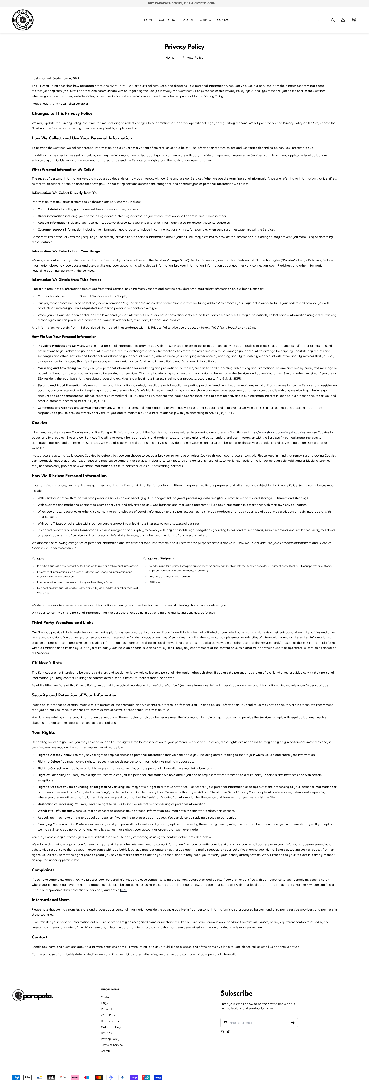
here (123, 890)
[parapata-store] (23, 20)
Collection (168, 20)
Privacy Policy (110, 1039)
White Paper (109, 1015)
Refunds (106, 1033)
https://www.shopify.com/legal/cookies (276, 432)
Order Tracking (111, 1027)
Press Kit (106, 1009)
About (188, 20)
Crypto (205, 20)
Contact (224, 20)
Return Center (110, 1021)
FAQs (104, 1003)
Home (148, 20)
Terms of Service (112, 1045)
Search (105, 1051)
